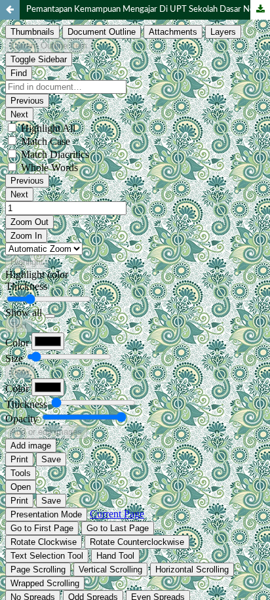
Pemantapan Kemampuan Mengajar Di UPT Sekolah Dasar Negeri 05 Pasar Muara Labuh (148, 9)
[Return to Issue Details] (10, 10)
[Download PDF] (260, 10)
